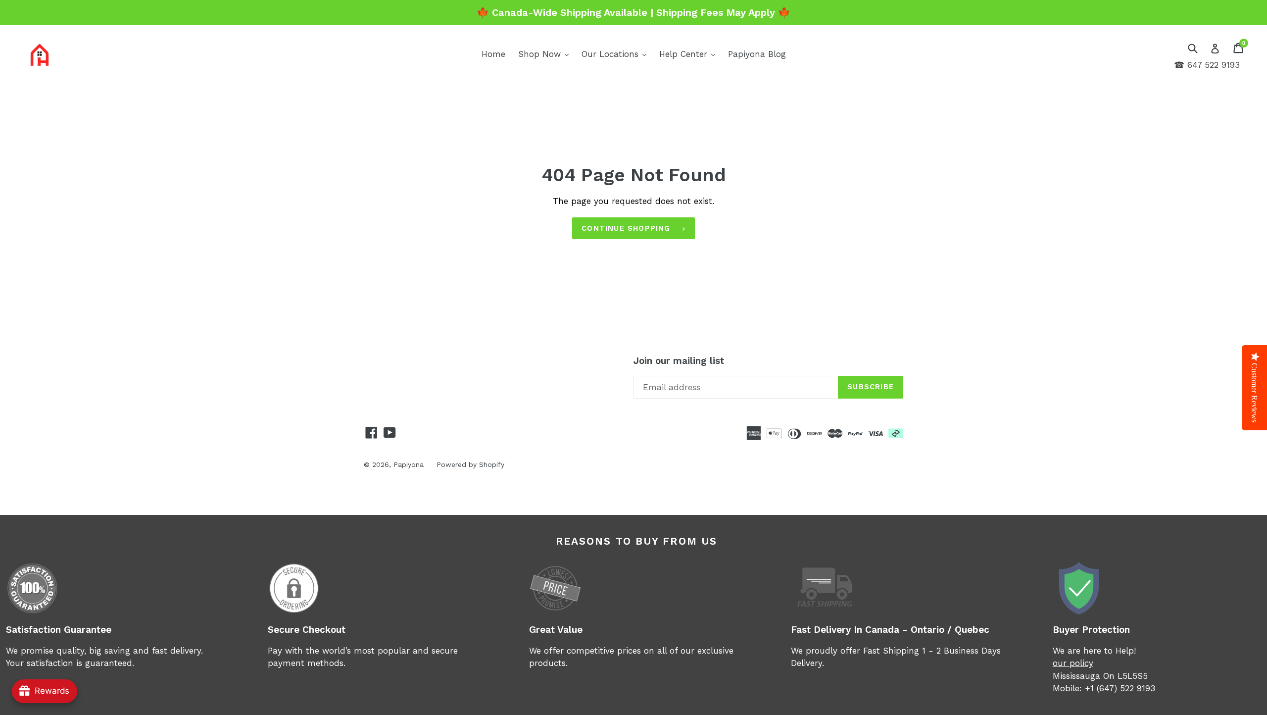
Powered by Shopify (470, 464)
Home (493, 54)
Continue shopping (626, 228)
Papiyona (408, 464)
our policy (1073, 663)
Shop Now (546, 54)
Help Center (689, 54)
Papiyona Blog (757, 54)
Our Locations (616, 54)
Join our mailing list (679, 361)
